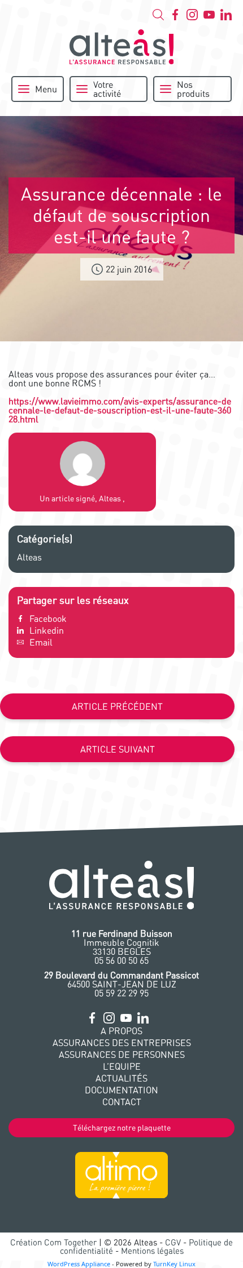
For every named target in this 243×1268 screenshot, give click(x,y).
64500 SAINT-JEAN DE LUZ (121, 980)
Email (41, 642)
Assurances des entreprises (122, 1042)
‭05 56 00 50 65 (121, 960)
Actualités (121, 1078)
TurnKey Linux (174, 1264)
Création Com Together (53, 1242)
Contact (121, 1101)
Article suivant (117, 749)
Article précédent (117, 706)
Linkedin (46, 630)
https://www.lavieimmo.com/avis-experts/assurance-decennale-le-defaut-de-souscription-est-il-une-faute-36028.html (119, 410)
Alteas (29, 557)
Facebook (48, 618)
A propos (121, 1030)
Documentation (121, 1090)
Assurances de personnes (122, 1054)
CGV (173, 1242)
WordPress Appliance (78, 1264)
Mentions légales (152, 1250)
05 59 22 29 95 (121, 993)
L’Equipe (122, 1066)
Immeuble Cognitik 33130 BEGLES (121, 942)
